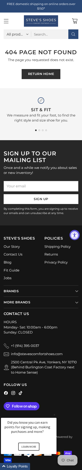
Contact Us (13, 254)
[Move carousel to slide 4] (46, 130)
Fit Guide (11, 270)
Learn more (28, 446)
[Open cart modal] (74, 21)
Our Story (12, 246)
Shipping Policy (57, 246)
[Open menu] (6, 21)
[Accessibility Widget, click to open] (74, 235)
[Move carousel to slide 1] (36, 130)
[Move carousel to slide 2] (39, 130)
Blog (7, 262)
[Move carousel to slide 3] (43, 130)
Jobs (7, 278)
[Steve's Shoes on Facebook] (6, 393)
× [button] (54, 415)
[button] (34, 466)
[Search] (73, 34)
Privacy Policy (56, 262)
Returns (51, 254)
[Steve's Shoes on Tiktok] (20, 393)
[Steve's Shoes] (41, 20)
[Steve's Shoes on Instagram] (13, 393)
